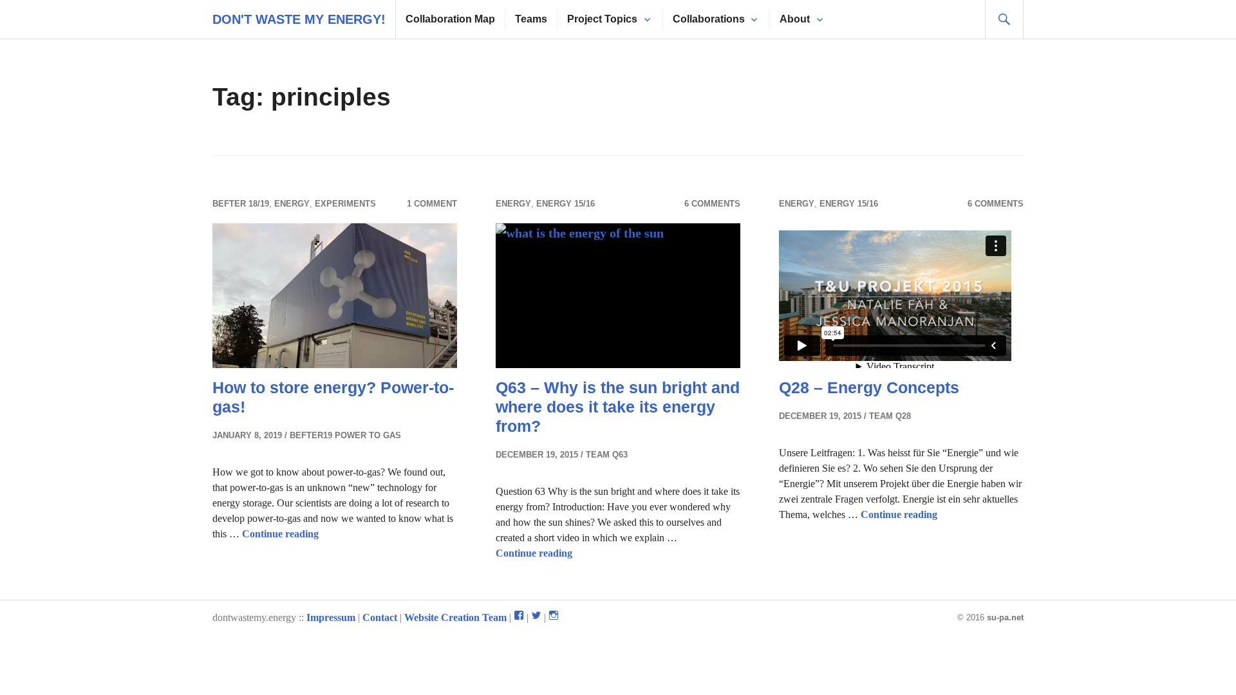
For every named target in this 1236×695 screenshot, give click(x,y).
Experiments (345, 203)
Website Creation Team (455, 617)
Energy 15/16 (565, 203)
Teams (531, 19)
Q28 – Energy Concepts (869, 387)
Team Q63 (607, 454)
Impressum (330, 617)
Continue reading (280, 533)
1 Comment (432, 203)
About (795, 19)
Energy (292, 203)
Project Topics (602, 19)
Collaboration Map (450, 19)
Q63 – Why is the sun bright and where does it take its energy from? (618, 406)
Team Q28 (890, 416)
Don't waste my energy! (299, 19)
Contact (379, 617)
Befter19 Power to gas (345, 435)
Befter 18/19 (240, 203)
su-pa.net (1005, 617)
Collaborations (709, 19)
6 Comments (712, 203)
